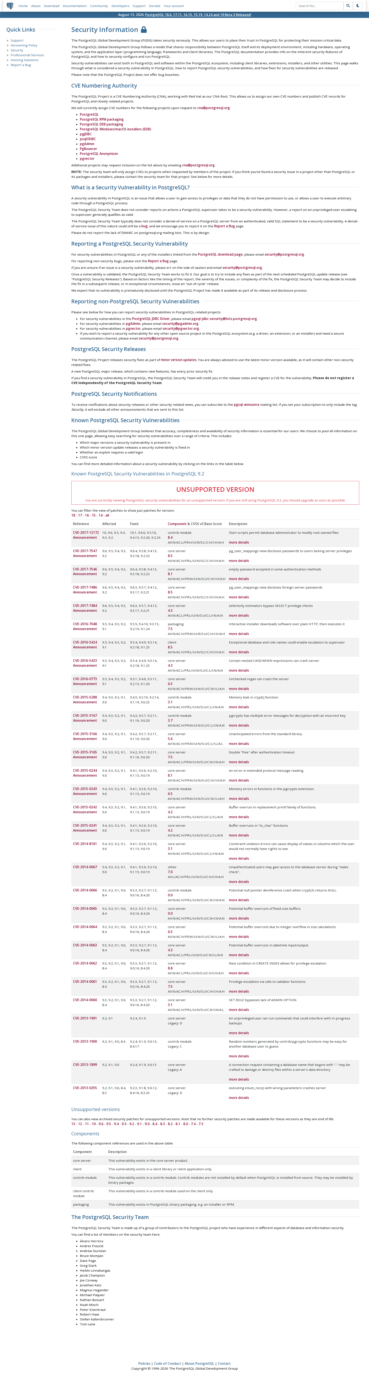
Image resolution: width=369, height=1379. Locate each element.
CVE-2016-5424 (85, 642)
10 (94, 1124)
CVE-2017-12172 (86, 532)
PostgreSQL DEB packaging (101, 124)
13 (73, 1124)
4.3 (170, 610)
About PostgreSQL (199, 1363)
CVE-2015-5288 (85, 697)
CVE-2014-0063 (85, 945)
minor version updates (178, 360)
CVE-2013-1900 (85, 1041)
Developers (120, 6)
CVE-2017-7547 (85, 551)
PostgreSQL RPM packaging (102, 119)
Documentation (75, 6)
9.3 (124, 1124)
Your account (174, 6)
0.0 (170, 895)
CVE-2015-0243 (85, 789)
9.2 (131, 1124)
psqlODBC (88, 139)
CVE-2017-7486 (85, 587)
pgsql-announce (246, 404)
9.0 (147, 1124)
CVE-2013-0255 (85, 1088)
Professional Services (27, 55)
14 (100, 515)
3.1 (170, 702)
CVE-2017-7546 (85, 569)
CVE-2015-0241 (85, 825)
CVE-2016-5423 (85, 660)
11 (87, 1124)
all (107, 515)
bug (144, 226)
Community (99, 6)
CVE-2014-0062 (85, 963)
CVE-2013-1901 (85, 1018)
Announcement (85, 537)
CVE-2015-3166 (85, 734)
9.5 (108, 1124)
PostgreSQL (89, 114)
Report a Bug (21, 65)
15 (94, 515)
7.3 (201, 1124)
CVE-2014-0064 (85, 927)
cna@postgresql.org (213, 108)
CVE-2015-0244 (85, 770)
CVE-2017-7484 (85, 605)
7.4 (193, 1124)
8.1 (170, 574)
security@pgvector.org (181, 328)
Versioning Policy (24, 45)
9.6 (101, 1124)
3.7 (170, 720)
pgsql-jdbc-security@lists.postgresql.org (224, 319)
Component (177, 524)
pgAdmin (87, 144)
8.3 (162, 1124)
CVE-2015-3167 (85, 715)
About (36, 6)
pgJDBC (86, 134)
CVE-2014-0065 (85, 908)
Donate (154, 6)
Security (17, 50)
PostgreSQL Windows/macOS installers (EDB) (115, 129)
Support (139, 6)
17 (80, 515)
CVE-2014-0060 (85, 1000)
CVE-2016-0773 (85, 679)
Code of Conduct (167, 1363)
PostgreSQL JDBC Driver (151, 319)
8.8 (170, 968)
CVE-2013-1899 (85, 1064)
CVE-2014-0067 (85, 867)
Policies (144, 1363)
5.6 (170, 739)
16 (87, 515)
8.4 (170, 537)
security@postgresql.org (284, 254)
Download (51, 6)
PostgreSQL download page (220, 254)
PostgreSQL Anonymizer (99, 153)
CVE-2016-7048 (85, 624)
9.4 (116, 1124)
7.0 (170, 872)
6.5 (170, 684)
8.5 (170, 556)
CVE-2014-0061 (85, 981)
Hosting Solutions (24, 60)
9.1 (139, 1124)
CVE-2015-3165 (85, 752)
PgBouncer (88, 149)
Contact (224, 1363)
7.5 (170, 629)
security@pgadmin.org (180, 323)
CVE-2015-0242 (85, 807)
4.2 (170, 812)
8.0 (185, 1124)
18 (73, 515)
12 (80, 1124)
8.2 (170, 1124)
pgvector (87, 158)
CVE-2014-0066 (85, 890)
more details (239, 542)
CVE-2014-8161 (85, 844)
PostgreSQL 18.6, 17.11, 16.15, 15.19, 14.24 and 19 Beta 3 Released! (198, 15)
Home (23, 6)
